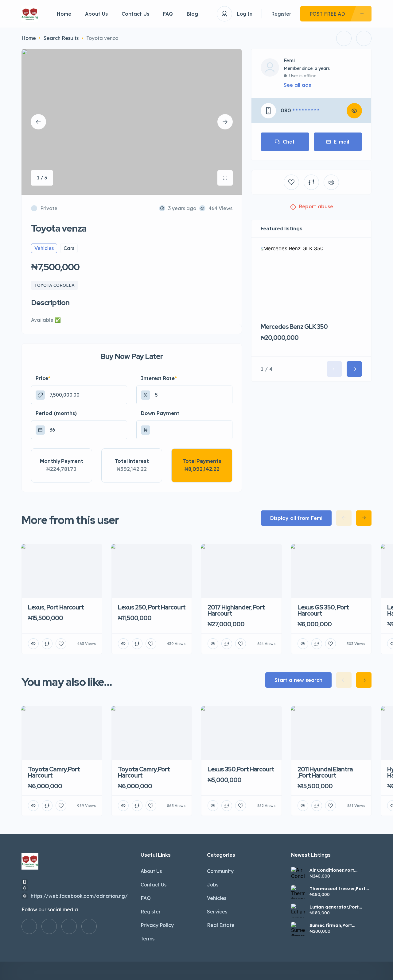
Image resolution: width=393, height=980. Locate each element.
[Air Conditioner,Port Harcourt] (298, 874)
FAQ (168, 14)
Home (64, 14)
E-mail (341, 142)
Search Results (61, 38)
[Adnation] (29, 14)
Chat (289, 142)
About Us (96, 14)
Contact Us (135, 14)
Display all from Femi (296, 518)
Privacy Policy (157, 925)
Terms (147, 939)
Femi (289, 60)
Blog (192, 14)
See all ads (297, 85)
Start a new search (298, 680)
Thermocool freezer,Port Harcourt (337, 888)
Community (220, 871)
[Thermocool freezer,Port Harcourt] (298, 892)
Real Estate (221, 925)
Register (281, 14)
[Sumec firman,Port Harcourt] (298, 929)
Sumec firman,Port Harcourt (330, 925)
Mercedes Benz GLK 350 (294, 327)
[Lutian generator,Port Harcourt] (298, 910)
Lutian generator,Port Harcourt (334, 907)
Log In (244, 14)
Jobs (212, 885)
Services (217, 912)
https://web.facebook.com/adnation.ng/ (79, 896)
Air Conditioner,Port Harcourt (331, 870)
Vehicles (216, 898)
